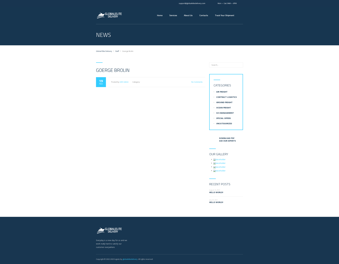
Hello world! (216, 192)
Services (173, 15)
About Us (188, 15)
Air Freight (222, 92)
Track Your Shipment (224, 15)
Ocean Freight (223, 107)
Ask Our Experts (227, 141)
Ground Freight (224, 102)
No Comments (197, 82)
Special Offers (223, 118)
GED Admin (124, 82)
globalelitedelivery (130, 259)
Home (159, 15)
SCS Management (225, 113)
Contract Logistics (226, 97)
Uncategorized (224, 123)
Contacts (203, 15)
